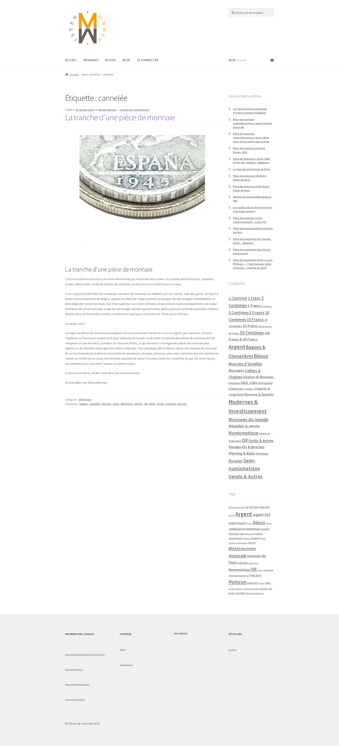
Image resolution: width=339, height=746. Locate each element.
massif (252, 542)
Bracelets (236, 370)
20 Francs (250, 326)
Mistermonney (242, 548)
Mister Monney (107, 110)
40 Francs (234, 333)
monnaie (237, 555)
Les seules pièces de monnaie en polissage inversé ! (252, 209)
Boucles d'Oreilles (245, 363)
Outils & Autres (260, 440)
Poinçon (238, 582)
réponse (239, 589)
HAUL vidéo (249, 383)
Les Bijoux (233, 649)
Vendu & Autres (245, 476)
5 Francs (256, 312)
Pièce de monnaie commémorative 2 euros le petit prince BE (252, 123)
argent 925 (261, 514)
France (259, 533)
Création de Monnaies (257, 377)
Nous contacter (126, 664)
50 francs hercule (259, 507)
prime (262, 583)
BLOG (126, 60)
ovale (259, 570)
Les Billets (248, 388)
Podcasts (255, 575)
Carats (269, 523)
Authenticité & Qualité (75, 699)
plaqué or (244, 575)
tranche (182, 404)
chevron (106, 404)
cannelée (94, 404)
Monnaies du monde (248, 419)
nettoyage (253, 563)
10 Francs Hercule (237, 507)
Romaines (262, 453)
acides (232, 515)
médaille (242, 563)
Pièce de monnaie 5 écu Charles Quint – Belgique (252, 241)
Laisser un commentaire (134, 110)
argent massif (237, 523)
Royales (236, 460)
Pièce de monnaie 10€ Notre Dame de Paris (249, 178)
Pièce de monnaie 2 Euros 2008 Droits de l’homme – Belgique (251, 160)
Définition (85, 399)
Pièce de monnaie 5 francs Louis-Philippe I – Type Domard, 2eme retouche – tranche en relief (253, 264)
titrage (263, 588)
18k (246, 507)
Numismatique (243, 433)
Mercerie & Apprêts (259, 394)
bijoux (259, 522)
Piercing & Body (242, 453)
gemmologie (235, 538)
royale (232, 589)
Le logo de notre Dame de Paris (251, 169)
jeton (263, 538)
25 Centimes (265, 326)
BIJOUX (110, 60)
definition (126, 404)
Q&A (268, 583)
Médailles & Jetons (244, 426)
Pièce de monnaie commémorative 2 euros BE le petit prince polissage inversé (251, 137)
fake (242, 533)
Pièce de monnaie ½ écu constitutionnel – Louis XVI (249, 220)
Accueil (74, 74)
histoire (246, 538)
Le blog (123, 649)
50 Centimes (252, 332)
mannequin (242, 543)
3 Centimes (267, 306)
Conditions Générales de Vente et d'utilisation (85, 654)
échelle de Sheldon (255, 593)
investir (255, 538)
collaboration (237, 529)
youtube (240, 593)
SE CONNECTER (147, 60)
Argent (83, 404)
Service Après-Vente (73, 669)
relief (152, 404)
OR (146, 404)
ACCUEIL (71, 60)
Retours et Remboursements (77, 684)
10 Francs (255, 319)
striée (160, 404)
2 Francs (254, 305)
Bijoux (261, 356)
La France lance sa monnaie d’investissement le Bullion (250, 110)
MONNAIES (91, 60)
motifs (138, 404)
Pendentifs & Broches (247, 447)
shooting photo (251, 589)
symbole (170, 404)
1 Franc (254, 298)
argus (249, 523)
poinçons (252, 583)
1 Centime (238, 298)
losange (232, 543)
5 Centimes (239, 312)
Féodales (234, 383)
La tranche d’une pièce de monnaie (120, 117)
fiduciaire (249, 534)
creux (115, 404)
